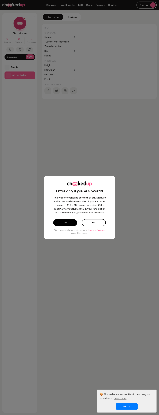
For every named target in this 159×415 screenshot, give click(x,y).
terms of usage (96, 230)
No (93, 222)
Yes (65, 222)
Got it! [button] (126, 406)
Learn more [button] (120, 398)
